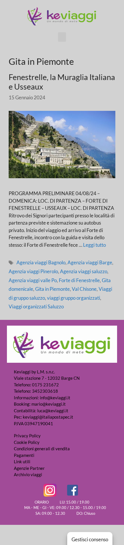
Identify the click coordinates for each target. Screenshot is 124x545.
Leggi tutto (94, 245)
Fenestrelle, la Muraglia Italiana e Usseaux (62, 81)
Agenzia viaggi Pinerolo (33, 271)
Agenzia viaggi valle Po (33, 280)
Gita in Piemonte (52, 289)
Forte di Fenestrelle (79, 280)
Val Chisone (84, 289)
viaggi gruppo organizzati (73, 298)
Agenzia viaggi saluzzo (83, 271)
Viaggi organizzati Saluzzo (36, 306)
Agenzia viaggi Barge (89, 262)
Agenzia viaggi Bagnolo (40, 262)
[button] (62, 37)
